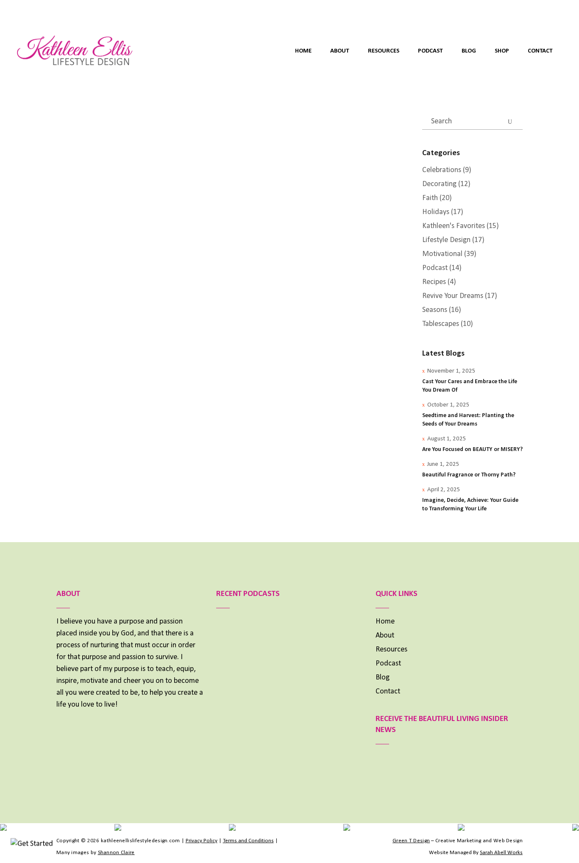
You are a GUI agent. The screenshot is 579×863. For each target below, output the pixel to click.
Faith (430, 198)
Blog (383, 678)
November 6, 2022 (85, 292)
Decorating (77, 266)
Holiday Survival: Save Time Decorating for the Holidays (107, 320)
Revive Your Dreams (452, 296)
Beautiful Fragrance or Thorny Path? (468, 475)
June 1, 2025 (443, 464)
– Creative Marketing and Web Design (457, 841)
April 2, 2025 (443, 490)
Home (385, 622)
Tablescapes (440, 324)
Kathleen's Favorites (92, 256)
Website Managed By (476, 852)
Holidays (104, 266)
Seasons (128, 266)
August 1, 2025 (446, 439)
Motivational (442, 254)
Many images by (95, 852)
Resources (391, 650)
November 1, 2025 (451, 371)
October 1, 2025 (448, 405)
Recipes (434, 282)
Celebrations (441, 170)
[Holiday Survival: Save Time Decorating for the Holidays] (109, 193)
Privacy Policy (201, 841)
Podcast (435, 268)
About (385, 636)
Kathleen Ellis (137, 292)
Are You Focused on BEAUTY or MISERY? (472, 449)
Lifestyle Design (446, 240)
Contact (388, 692)
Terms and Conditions (248, 841)
